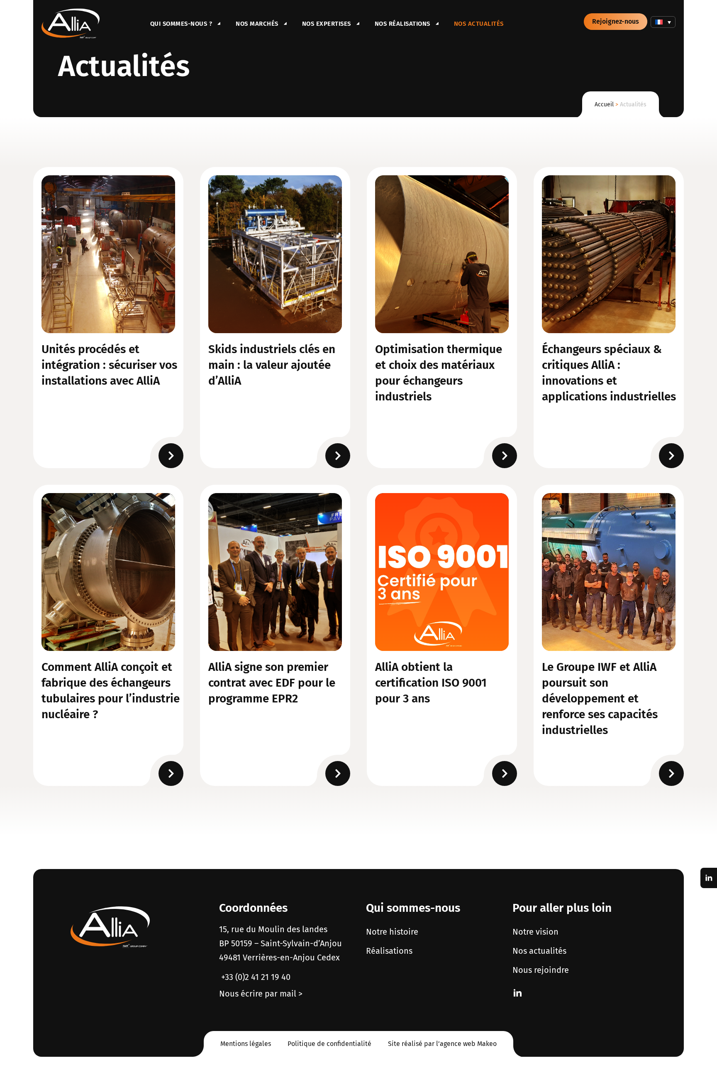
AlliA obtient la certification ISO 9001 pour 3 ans (431, 682)
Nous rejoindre (540, 970)
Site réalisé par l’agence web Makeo (442, 1044)
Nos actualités (479, 23)
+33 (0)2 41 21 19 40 (254, 977)
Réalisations (389, 951)
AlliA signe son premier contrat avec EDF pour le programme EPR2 (271, 682)
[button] (663, 22)
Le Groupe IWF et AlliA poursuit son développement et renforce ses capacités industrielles (600, 698)
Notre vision (535, 932)
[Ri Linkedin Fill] (517, 993)
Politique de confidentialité (329, 1044)
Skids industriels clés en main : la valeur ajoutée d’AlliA (271, 365)
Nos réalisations (402, 23)
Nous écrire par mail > (260, 994)
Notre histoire (392, 932)
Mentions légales (245, 1044)
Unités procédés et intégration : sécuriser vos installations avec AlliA (109, 365)
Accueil (604, 104)
